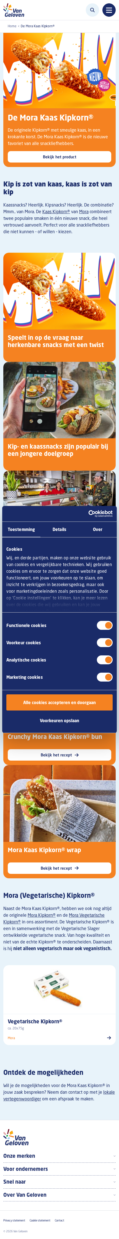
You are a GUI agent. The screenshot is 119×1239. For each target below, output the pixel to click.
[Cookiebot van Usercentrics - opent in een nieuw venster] (88, 513)
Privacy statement (14, 1220)
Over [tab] (97, 529)
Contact (59, 1220)
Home (12, 26)
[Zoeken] (92, 10)
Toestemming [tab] (21, 529)
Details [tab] (59, 529)
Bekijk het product (59, 156)
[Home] (15, 10)
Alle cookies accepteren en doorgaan (59, 702)
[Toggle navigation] (109, 10)
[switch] (105, 642)
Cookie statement (40, 1220)
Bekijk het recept (56, 755)
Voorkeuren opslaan (59, 720)
